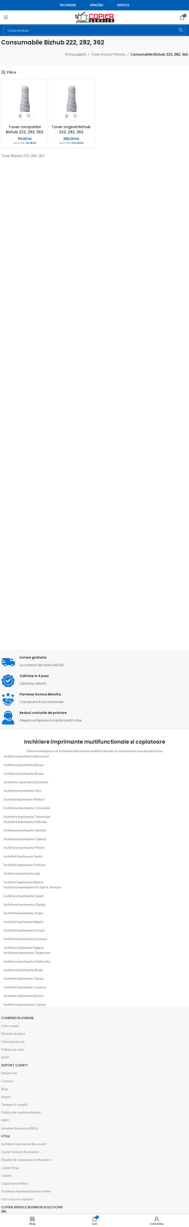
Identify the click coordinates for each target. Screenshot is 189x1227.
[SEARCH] (181, 30)
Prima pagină (75, 54)
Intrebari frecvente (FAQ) (19, 1128)
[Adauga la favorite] (29, 116)
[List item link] (94, 756)
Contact (7, 1081)
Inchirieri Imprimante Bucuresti (23, 1144)
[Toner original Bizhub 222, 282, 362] (71, 102)
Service (123, 5)
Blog (4, 1089)
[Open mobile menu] (5, 17)
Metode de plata (13, 1033)
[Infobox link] (47, 681)
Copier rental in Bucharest (20, 1152)
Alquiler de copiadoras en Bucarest (26, 1160)
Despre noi (9, 1073)
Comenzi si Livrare (17, 1018)
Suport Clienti (14, 1065)
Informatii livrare (13, 1042)
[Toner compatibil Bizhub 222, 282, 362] (24, 102)
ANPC (5, 1120)
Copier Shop (10, 1168)
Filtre (11, 72)
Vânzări (96, 5)
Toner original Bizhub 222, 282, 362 (71, 129)
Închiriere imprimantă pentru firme (25, 1191)
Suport (6, 1097)
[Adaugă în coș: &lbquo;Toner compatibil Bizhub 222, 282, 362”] (21, 116)
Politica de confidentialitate (21, 1112)
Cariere (6, 1175)
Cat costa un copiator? (17, 1199)
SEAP (5, 1057)
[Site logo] (94, 17)
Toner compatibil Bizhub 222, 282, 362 (24, 129)
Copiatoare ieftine (14, 1183)
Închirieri (68, 5)
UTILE (5, 1136)
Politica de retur (12, 1049)
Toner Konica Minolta (108, 54)
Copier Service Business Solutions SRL (31, 1209)
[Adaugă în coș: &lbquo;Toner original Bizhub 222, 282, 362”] (67, 116)
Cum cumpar (10, 1026)
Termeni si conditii (14, 1104)
